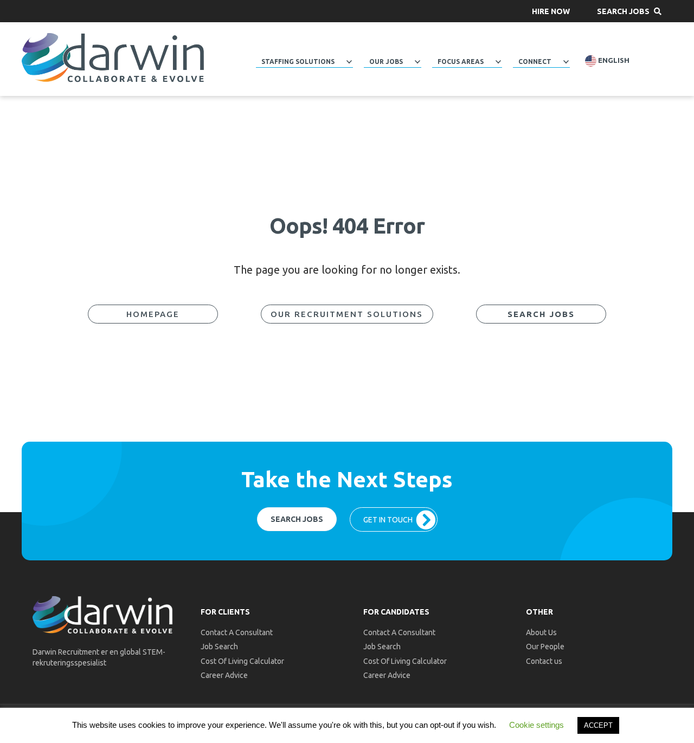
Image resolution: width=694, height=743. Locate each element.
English (612, 60)
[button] (551, 11)
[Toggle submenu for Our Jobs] (417, 62)
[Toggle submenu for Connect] (566, 62)
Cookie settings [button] (536, 724)
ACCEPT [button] (598, 725)
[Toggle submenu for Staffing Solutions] (349, 62)
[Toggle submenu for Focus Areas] (498, 62)
